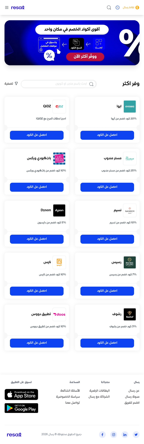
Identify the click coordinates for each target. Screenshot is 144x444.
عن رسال (134, 391)
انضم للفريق (132, 403)
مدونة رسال (132, 397)
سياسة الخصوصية (68, 397)
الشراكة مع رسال (99, 397)
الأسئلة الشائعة (70, 391)
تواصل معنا (72, 403)
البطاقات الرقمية (99, 391)
